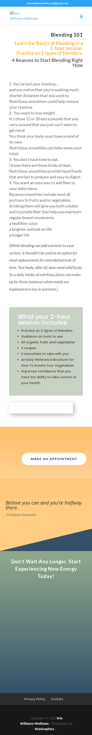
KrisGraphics (44, 729)
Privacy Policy (34, 699)
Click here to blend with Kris (41, 408)
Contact (57, 699)
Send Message (62, 670)
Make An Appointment (54, 459)
